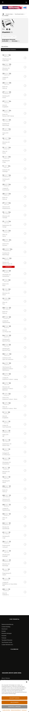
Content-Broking (6, 626)
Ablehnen (14, 702)
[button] (26, 682)
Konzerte (4, 635)
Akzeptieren (14, 698)
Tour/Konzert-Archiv (7, 642)
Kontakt (4, 631)
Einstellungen (14, 706)
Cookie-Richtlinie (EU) (7, 644)
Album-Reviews (6, 678)
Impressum (24, 710)
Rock (14, 36)
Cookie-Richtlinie (6, 710)
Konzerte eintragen (7, 633)
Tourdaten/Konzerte (7, 640)
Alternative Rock (7, 36)
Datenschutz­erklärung (16, 710)
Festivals (4, 638)
